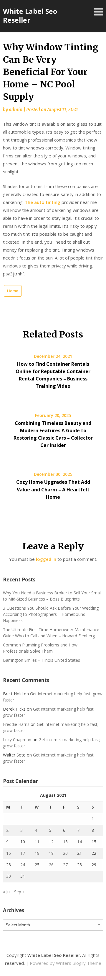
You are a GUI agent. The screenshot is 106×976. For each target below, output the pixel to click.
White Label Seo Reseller (30, 15)
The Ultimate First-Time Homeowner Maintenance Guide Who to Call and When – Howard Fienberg (51, 633)
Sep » (19, 891)
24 (22, 864)
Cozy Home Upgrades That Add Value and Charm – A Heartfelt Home (53, 489)
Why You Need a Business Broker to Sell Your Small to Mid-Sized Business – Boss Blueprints (52, 596)
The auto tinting (42, 202)
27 (65, 864)
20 (65, 853)
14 (79, 841)
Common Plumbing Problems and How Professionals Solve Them (40, 648)
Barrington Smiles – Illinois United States (41, 660)
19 (51, 853)
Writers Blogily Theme (78, 963)
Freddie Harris (16, 724)
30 (8, 876)
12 (51, 841)
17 (22, 853)
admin (15, 109)
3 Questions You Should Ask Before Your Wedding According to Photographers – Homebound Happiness (51, 614)
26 (51, 864)
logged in (46, 559)
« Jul (7, 891)
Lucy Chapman (17, 739)
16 (8, 853)
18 (37, 853)
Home (12, 290)
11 (37, 841)
